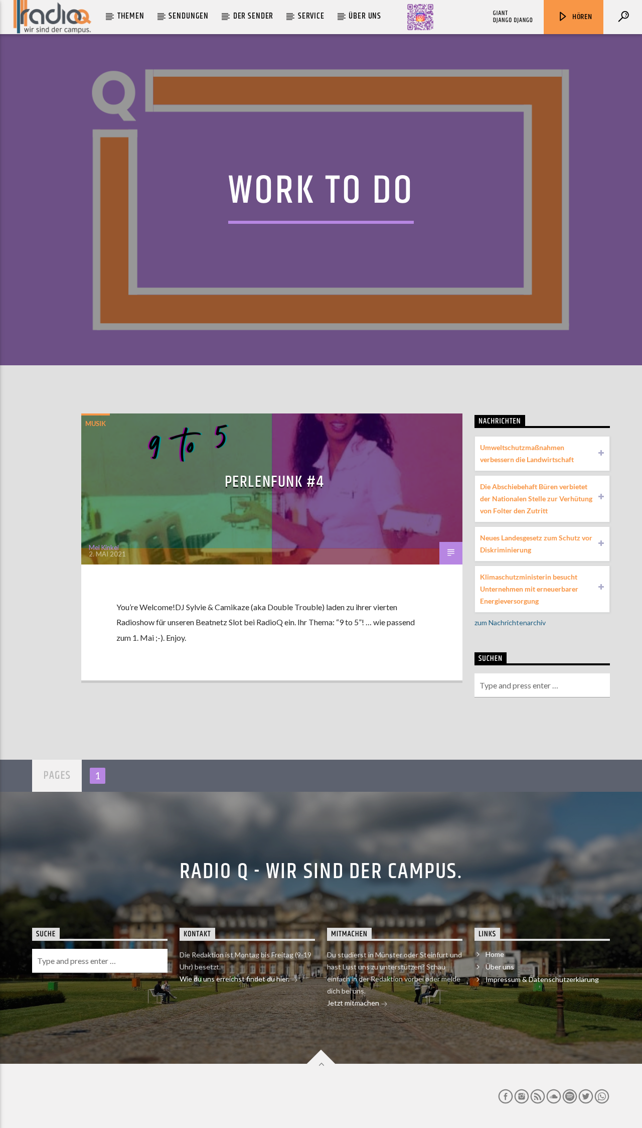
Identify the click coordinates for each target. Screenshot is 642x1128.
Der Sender (253, 16)
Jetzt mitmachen (354, 1003)
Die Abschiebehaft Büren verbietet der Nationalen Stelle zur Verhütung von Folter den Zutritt (536, 498)
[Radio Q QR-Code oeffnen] (420, 17)
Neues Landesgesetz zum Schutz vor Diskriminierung (536, 543)
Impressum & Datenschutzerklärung (542, 979)
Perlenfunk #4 (275, 482)
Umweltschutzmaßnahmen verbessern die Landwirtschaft (527, 453)
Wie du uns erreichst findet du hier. (235, 978)
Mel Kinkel (104, 547)
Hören (581, 17)
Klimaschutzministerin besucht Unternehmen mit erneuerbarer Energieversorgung (529, 589)
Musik (95, 423)
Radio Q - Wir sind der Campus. (321, 871)
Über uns (365, 16)
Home (495, 954)
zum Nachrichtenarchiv (510, 622)
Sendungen (189, 16)
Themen (130, 16)
